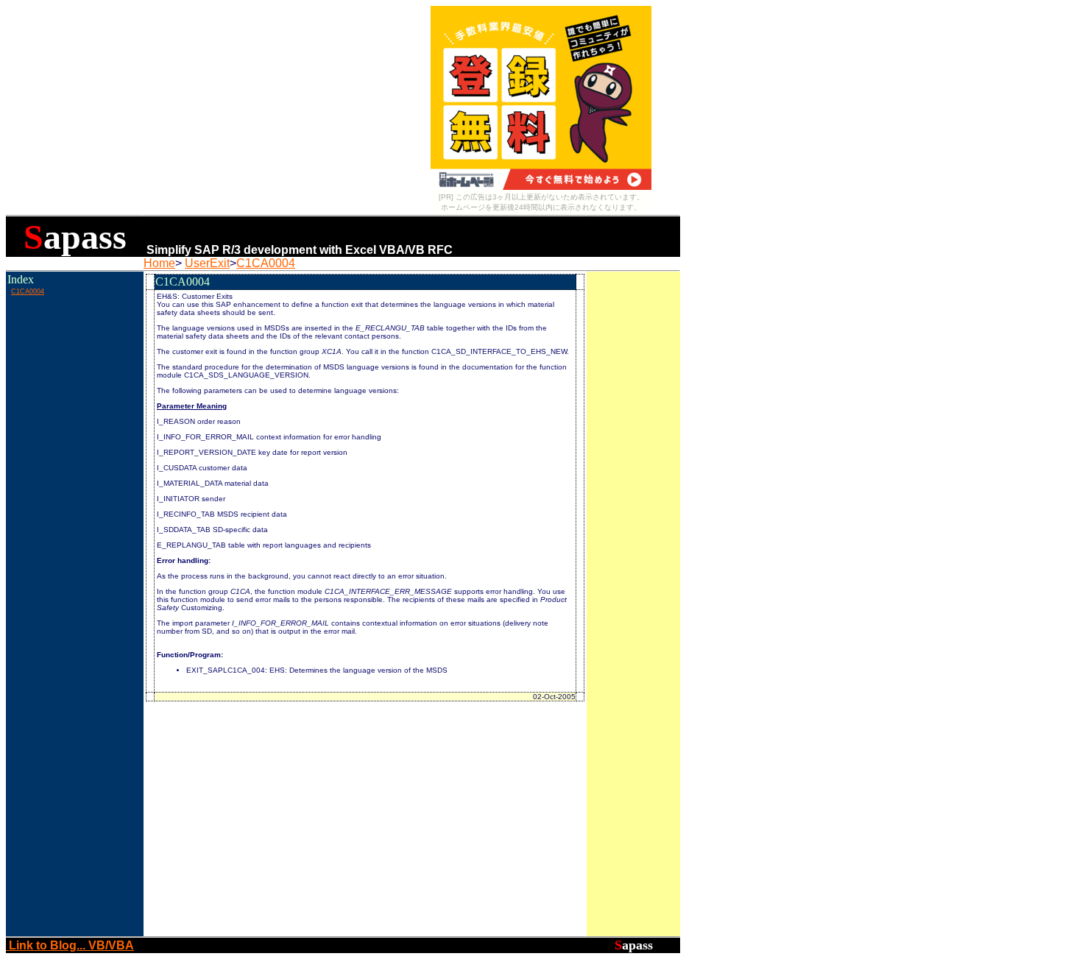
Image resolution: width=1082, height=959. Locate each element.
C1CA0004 (265, 263)
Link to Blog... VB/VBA (70, 945)
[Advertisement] (74, 330)
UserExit (207, 263)
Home (159, 263)
